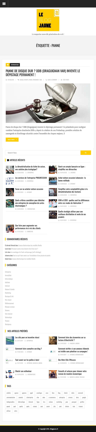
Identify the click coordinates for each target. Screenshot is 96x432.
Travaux (7, 320)
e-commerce (52, 397)
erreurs (70, 397)
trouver (81, 406)
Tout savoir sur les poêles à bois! (27, 359)
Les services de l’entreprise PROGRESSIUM (31, 177)
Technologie (8, 317)
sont (60, 406)
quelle (21, 406)
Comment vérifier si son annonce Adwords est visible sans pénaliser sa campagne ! (73, 350)
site (55, 406)
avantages (39, 393)
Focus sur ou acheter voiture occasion (29, 188)
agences (24, 393)
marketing (59, 402)
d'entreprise (30, 397)
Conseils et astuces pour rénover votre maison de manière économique (72, 372)
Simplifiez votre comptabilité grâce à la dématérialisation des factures (73, 190)
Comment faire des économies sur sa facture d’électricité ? (72, 339)
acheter (9, 393)
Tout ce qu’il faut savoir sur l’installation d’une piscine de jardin (31, 255)
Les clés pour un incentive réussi (27, 337)
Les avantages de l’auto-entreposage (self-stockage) (26, 252)
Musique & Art (9, 296)
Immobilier (8, 275)
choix (72, 393)
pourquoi (74, 402)
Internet (73, 172)
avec (47, 393)
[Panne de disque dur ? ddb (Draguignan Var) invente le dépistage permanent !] (48, 103)
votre (15, 411)
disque (22, 80)
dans (44, 397)
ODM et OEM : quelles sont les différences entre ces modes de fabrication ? (73, 201)
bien (53, 393)
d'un (38, 397)
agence (16, 393)
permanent (36, 80)
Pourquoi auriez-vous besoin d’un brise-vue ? (25, 248)
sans (41, 406)
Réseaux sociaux (9, 306)
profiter (82, 402)
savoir (48, 406)
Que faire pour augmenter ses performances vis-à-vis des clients (27, 227)
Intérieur (7, 282)
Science (7, 310)
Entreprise (31, 172)
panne (30, 80)
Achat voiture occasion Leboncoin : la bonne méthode (72, 179)
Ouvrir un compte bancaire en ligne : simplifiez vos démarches (71, 168)
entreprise (62, 397)
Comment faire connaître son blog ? (28, 348)
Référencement (9, 303)
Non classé (8, 299)
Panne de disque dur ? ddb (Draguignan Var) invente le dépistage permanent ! (43, 72)
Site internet (8, 313)
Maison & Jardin (9, 289)
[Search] (85, 152)
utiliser (8, 411)
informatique (21, 402)
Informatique (15, 65)
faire (77, 397)
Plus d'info (11, 140)
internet (31, 402)
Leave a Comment (52, 80)
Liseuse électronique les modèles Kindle (30, 245)
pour (67, 402)
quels (27, 406)
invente (26, 80)
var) (40, 80)
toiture (67, 406)
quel (15, 406)
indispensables (10, 402)
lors (44, 402)
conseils (21, 397)
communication (11, 397)
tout (74, 406)
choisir (66, 393)
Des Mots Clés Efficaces (67, 359)
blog (59, 393)
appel (31, 393)
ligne (38, 402)
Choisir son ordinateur (23, 371)
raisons (35, 406)
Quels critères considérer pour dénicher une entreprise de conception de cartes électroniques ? (29, 203)
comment (80, 393)
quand (8, 406)
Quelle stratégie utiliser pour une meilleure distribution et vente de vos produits (72, 214)
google (84, 397)
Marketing (30, 231)
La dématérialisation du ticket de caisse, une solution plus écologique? (30, 168)
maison (51, 402)
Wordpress (8, 324)
